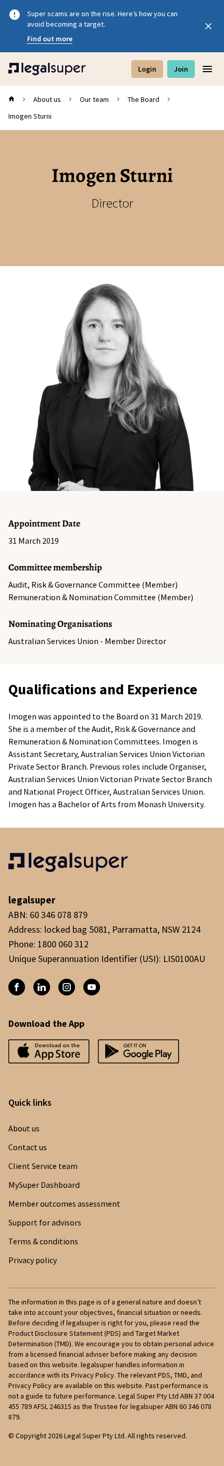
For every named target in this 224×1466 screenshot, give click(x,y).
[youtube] (91, 987)
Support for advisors (44, 1223)
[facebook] (16, 987)
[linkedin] (41, 987)
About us (47, 99)
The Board (143, 99)
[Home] (47, 69)
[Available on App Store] (138, 1054)
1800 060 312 (63, 944)
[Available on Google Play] (49, 1054)
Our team (94, 99)
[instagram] (66, 987)
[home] (11, 99)
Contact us (27, 1147)
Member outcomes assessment (64, 1204)
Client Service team (43, 1166)
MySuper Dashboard (44, 1185)
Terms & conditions (43, 1241)
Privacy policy (32, 1260)
